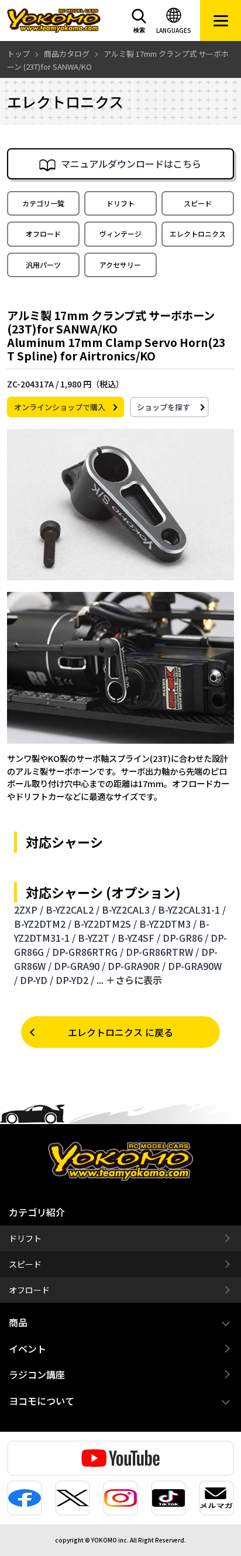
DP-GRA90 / (79, 966)
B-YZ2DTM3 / (168, 924)
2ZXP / (28, 910)
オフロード (43, 234)
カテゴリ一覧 (43, 203)
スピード (198, 203)
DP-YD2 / (75, 980)
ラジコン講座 (37, 1374)
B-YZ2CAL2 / (72, 910)
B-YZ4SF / (139, 938)
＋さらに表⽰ (134, 980)
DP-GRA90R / (137, 966)
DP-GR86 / (185, 938)
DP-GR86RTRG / (87, 952)
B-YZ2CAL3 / (129, 910)
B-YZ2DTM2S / (105, 924)
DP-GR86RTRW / (162, 952)
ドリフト (120, 203)
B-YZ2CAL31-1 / (192, 910)
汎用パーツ (43, 265)
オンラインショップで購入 (59, 407)
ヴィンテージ (120, 234)
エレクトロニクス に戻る (120, 1032)
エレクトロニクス (198, 234)
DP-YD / (36, 980)
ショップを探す (163, 407)
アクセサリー (120, 265)
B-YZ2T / (96, 938)
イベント (27, 1349)
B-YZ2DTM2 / (42, 924)
